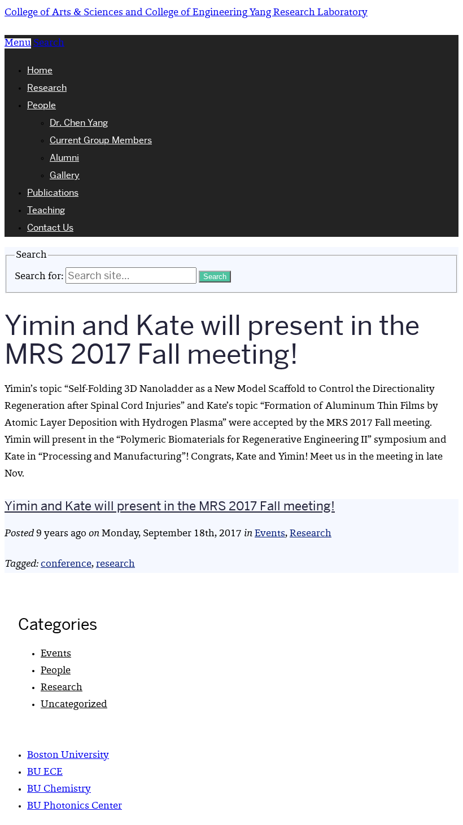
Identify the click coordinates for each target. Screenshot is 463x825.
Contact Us (50, 227)
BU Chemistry (59, 789)
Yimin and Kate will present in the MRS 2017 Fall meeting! (170, 506)
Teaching (46, 210)
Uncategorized (74, 705)
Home (40, 70)
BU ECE (45, 772)
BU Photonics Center (74, 806)
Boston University (68, 756)
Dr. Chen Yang (79, 123)
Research (47, 88)
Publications (52, 192)
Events (270, 534)
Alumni (64, 158)
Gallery (65, 175)
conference (66, 564)
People (41, 105)
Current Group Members (101, 140)
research (115, 564)
